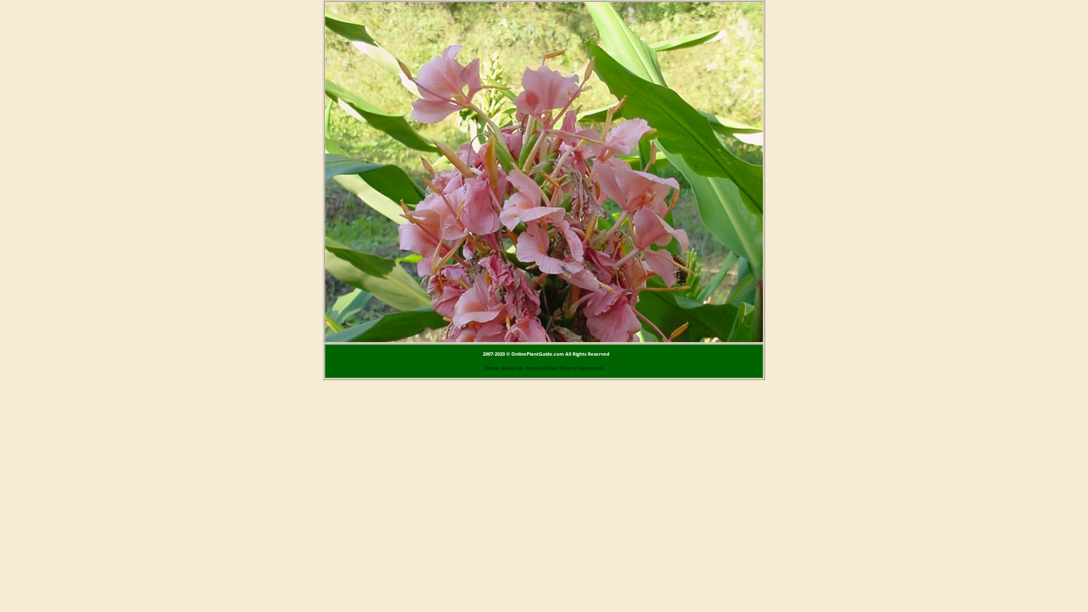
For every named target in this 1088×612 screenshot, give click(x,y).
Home (492, 368)
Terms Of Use (541, 368)
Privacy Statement (581, 368)
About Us (512, 368)
